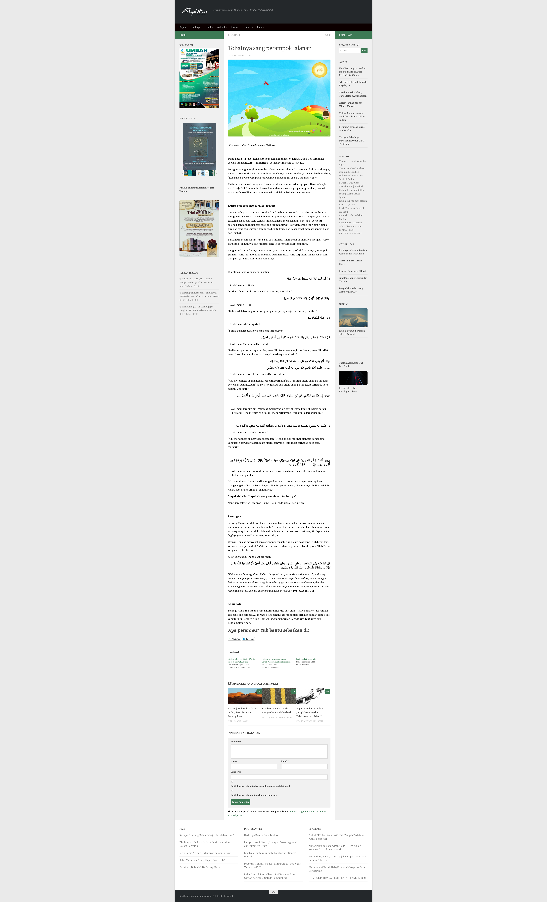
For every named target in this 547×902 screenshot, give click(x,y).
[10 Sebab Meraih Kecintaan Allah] (190, 173)
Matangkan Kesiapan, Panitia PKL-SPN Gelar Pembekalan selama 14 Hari (335, 847)
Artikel (221, 27)
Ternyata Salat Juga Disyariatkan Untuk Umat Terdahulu (351, 141)
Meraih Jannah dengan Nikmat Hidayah (350, 104)
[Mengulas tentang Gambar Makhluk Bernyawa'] (207, 173)
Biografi (234, 34)
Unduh (247, 27)
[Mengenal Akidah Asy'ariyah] (211, 173)
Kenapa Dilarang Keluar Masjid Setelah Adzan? (206, 835)
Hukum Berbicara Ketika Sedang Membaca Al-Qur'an (351, 193)
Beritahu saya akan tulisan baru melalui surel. (255, 795)
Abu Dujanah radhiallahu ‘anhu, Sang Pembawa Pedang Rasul (242, 712)
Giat (209, 27)
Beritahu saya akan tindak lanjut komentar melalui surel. (260, 786)
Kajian (234, 27)
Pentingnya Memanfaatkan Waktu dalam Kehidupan (353, 252)
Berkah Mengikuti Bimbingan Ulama (348, 389)
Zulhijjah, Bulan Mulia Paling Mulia (200, 867)
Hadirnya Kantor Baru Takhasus (262, 835)
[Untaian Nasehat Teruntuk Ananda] (198, 173)
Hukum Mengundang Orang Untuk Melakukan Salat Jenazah (276, 660)
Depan (182, 27)
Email (285, 761)
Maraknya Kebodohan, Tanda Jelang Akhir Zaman (353, 94)
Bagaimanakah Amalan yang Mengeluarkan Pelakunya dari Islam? (309, 712)
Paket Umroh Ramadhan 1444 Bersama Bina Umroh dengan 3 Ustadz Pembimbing (269, 876)
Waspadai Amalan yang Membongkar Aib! (351, 290)
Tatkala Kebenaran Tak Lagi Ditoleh (351, 364)
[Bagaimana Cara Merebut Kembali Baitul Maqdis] (185, 173)
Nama (234, 761)
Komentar (237, 741)
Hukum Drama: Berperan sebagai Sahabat (352, 332)
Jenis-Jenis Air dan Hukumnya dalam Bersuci (205, 853)
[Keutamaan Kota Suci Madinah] (203, 173)
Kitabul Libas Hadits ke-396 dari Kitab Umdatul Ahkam (242, 660)
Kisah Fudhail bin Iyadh (306, 659)
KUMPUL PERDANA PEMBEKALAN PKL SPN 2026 (337, 877)
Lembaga (195, 27)
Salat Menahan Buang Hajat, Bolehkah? (202, 860)
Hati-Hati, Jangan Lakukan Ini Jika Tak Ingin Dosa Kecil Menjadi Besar (352, 72)
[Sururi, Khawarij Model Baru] (194, 173)
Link (259, 27)
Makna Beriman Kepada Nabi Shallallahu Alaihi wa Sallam (352, 116)
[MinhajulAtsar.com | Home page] (194, 12)
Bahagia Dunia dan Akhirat (352, 271)
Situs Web (236, 771)
